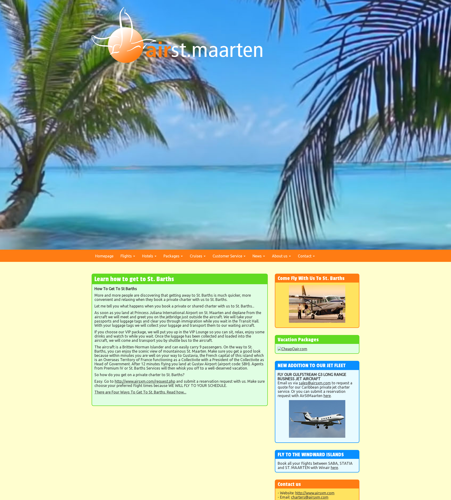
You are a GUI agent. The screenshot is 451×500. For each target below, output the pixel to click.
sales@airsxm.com (315, 383)
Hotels (148, 256)
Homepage (104, 256)
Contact (305, 256)
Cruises (196, 256)
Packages (171, 256)
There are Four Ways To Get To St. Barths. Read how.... (140, 392)
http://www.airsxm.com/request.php (145, 381)
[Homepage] (177, 34)
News (258, 256)
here (327, 396)
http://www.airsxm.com (314, 493)
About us (280, 256)
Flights (127, 256)
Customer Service (228, 256)
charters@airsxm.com (309, 497)
